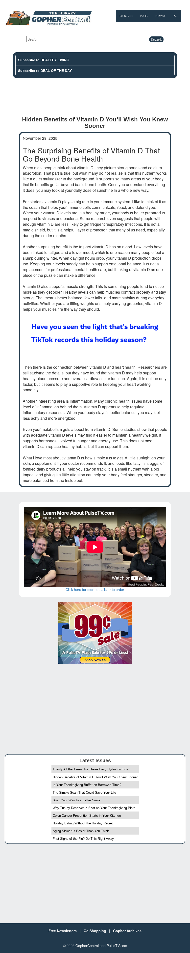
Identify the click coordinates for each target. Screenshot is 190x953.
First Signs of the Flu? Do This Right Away (83, 839)
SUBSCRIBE (126, 16)
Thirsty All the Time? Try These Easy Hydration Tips (90, 769)
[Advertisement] (95, 99)
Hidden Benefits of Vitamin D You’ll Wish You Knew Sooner (95, 777)
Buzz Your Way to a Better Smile (76, 800)
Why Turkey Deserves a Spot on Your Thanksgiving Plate (94, 808)
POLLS (144, 16)
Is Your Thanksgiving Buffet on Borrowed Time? (87, 785)
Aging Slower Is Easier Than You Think (81, 831)
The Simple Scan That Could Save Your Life (84, 792)
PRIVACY (160, 16)
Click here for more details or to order (95, 589)
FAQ (175, 16)
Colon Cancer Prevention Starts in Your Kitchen (87, 815)
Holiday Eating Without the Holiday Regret (83, 823)
